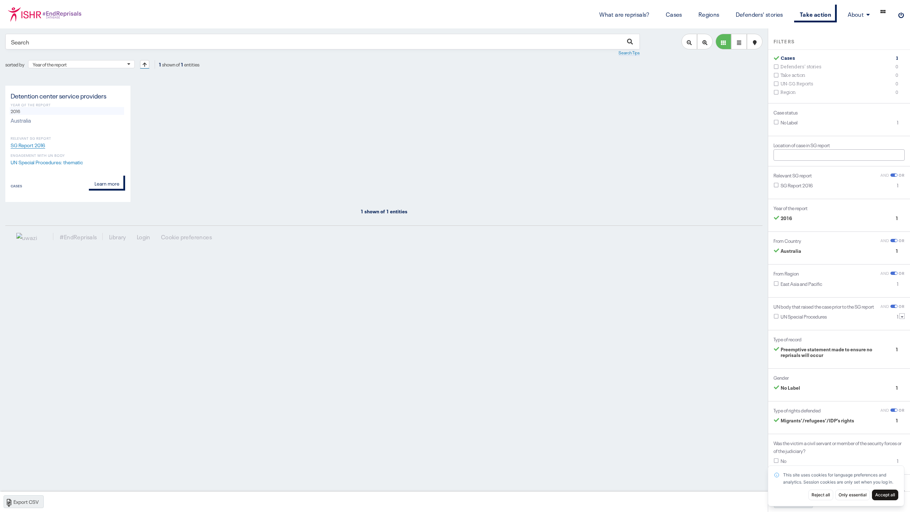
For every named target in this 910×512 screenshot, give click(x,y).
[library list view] (723, 41)
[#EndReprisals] (48, 14)
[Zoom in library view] (705, 41)
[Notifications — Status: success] (883, 11)
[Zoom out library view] (689, 41)
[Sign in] (901, 14)
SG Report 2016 (28, 144)
